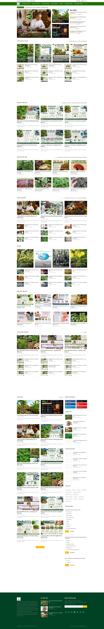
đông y (74, 489)
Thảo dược (75, 499)
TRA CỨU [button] (61, 3)
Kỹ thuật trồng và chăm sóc (71, 545)
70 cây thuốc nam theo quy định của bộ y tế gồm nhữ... (56, 238)
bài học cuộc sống (69, 499)
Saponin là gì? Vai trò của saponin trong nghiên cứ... (80, 465)
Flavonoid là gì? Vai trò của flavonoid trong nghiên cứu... (27, 145)
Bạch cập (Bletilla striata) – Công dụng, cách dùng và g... (51, 351)
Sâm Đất (67, 521)
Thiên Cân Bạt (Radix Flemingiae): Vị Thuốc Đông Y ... (79, 422)
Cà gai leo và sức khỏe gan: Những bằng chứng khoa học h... (75, 145)
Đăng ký (82, 0)
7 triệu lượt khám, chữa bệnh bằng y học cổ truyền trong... (27, 216)
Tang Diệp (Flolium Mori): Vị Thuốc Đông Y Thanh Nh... (79, 231)
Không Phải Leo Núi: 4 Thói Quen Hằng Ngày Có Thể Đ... (79, 478)
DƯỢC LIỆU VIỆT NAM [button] (45, 3)
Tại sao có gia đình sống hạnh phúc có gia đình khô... (80, 441)
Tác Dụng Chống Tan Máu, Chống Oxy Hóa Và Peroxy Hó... (24, 264)
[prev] (84, 7)
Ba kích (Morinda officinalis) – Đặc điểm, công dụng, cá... (75, 351)
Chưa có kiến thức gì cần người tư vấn (73, 549)
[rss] (83, 612)
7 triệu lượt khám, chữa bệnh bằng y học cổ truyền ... (79, 453)
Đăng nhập (78, 0)
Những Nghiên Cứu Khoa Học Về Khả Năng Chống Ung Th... (78, 264)
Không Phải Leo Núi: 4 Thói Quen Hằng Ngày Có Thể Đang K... (43, 306)
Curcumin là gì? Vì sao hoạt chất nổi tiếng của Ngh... (79, 65)
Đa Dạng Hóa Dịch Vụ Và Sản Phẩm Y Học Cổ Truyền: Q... (32, 231)
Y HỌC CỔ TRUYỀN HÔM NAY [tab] (82, 198)
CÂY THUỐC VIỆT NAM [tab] (72, 41)
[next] (86, 7)
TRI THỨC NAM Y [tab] (67, 198)
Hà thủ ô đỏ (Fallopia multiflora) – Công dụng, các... (79, 360)
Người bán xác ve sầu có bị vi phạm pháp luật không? (60, 172)
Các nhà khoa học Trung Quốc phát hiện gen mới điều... (43, 264)
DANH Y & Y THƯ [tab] (74, 198)
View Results (72, 531)
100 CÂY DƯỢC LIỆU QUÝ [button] (79, 3)
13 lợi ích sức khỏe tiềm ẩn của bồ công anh (79, 416)
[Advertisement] (52, 93)
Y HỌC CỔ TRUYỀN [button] (54, 3)
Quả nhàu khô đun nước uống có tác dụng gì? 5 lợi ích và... (43, 172)
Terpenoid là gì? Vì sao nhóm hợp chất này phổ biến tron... (51, 121)
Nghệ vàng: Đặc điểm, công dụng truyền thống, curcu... (31, 71)
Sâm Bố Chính (68, 513)
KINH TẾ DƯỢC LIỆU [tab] (74, 157)
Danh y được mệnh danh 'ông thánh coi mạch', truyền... (79, 238)
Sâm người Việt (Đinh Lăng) (71, 528)
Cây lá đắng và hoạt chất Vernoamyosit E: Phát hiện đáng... (27, 488)
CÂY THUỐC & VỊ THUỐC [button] (26, 3)
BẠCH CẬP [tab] (85, 332)
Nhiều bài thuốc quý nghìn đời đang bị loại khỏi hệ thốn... (51, 216)
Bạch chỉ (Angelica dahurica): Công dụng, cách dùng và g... (27, 351)
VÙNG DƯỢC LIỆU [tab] (60, 157)
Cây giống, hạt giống (69, 544)
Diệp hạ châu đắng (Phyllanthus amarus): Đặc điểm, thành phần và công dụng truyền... (77, 22)
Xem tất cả (61, 397)
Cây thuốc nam (75, 494)
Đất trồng (68, 542)
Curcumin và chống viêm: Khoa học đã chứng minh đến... (55, 65)
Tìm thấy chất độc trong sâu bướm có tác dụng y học (79, 277)
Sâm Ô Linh (68, 524)
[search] (86, 4)
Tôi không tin (68, 562)
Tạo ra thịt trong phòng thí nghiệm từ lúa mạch (79, 270)
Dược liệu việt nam (69, 492)
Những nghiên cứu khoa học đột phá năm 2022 (55, 270)
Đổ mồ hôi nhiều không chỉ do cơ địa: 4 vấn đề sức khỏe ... (61, 306)
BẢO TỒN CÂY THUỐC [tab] (67, 157)
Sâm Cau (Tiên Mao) (70, 517)
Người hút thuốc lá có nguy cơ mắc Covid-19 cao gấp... (32, 283)
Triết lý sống (81, 499)
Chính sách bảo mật (74, 626)
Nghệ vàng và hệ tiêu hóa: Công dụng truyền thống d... (31, 65)
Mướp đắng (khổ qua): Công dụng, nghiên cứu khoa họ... (32, 78)
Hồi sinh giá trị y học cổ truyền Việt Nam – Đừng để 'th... (76, 216)
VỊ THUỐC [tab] (78, 41)
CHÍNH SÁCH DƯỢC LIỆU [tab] (83, 157)
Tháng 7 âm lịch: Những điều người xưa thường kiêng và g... (51, 416)
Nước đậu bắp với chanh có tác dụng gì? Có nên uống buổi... (79, 324)
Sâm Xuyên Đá (68, 519)
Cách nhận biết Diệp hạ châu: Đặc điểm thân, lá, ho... (78, 71)
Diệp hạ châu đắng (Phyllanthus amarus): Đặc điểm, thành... (27, 464)
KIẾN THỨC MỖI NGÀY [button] (68, 3)
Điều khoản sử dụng (82, 626)
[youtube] (74, 612)
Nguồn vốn (68, 540)
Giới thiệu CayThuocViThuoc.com (22, 0)
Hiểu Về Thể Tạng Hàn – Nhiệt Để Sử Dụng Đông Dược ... (79, 225)
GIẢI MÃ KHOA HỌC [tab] (83, 102)
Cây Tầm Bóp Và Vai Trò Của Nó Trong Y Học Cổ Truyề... (56, 231)
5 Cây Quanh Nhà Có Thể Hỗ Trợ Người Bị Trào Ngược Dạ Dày (51, 536)
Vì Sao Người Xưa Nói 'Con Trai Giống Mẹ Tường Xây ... (79, 428)
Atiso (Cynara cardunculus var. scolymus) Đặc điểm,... (79, 366)
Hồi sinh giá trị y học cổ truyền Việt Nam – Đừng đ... (32, 225)
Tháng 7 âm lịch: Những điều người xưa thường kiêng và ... (60, 34)
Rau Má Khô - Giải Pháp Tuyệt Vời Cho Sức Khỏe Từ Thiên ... (78, 189)
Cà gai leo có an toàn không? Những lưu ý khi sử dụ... (79, 78)
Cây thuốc (75, 496)
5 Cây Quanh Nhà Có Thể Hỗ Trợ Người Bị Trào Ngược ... (80, 472)
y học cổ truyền (68, 489)
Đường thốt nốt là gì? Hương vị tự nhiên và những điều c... (78, 306)
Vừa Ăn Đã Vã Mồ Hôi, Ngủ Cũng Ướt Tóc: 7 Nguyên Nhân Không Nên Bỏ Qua (39, 7)
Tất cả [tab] (67, 41)
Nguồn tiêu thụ (69, 547)
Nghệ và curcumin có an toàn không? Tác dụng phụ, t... (77, 59)
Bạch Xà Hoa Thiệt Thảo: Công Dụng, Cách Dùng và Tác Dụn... (61, 189)
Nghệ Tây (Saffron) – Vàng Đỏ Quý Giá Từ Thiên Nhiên (24, 189)
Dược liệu (78, 489)
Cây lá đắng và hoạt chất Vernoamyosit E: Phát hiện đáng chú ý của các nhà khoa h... (78, 32)
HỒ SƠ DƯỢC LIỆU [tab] (84, 41)
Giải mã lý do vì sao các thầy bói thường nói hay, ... (79, 283)
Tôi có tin (68, 560)
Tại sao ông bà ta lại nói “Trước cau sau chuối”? (60, 20)
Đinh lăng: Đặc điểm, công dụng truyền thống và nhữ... (60, 59)
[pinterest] (80, 612)
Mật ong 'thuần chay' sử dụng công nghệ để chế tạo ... (32, 277)
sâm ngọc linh (81, 496)
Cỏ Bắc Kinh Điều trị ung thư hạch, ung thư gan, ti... (79, 435)
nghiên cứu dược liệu (77, 492)
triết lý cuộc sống (68, 494)
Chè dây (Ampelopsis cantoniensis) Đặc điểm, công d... (79, 372)
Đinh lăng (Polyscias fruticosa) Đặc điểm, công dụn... (32, 372)
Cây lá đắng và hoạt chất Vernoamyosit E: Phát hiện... (41, 59)
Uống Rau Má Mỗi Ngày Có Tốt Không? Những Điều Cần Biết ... (24, 306)
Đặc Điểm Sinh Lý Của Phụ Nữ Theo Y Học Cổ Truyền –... (56, 225)
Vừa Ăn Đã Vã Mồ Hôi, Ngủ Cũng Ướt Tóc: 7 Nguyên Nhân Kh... (25, 324)
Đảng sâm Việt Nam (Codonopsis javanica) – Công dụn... (56, 360)
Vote (67, 531)
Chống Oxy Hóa (68, 501)
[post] (34, 23)
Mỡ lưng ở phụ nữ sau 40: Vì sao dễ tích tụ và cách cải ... (43, 324)
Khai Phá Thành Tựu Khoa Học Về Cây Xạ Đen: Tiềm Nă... (31, 270)
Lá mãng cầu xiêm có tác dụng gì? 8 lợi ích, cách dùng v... (25, 172)
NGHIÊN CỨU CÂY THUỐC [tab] (67, 102)
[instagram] (71, 612)
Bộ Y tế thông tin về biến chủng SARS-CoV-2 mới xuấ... (56, 283)
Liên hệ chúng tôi (32, 0)
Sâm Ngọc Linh (69, 511)
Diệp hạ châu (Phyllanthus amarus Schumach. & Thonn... (54, 366)
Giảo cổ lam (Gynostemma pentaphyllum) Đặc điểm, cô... (56, 372)
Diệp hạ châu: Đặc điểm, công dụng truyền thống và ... (56, 78)
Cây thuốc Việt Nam (69, 496)
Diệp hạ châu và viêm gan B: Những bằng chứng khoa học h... (28, 121)
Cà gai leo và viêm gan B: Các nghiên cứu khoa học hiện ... (51, 145)
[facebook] (66, 612)
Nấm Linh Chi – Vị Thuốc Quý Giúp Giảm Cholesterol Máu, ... (78, 172)
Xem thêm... (39, 547)
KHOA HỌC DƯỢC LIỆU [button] (36, 3)
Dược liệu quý (84, 489)
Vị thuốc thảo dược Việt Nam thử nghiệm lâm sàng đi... (55, 277)
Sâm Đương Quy (69, 515)
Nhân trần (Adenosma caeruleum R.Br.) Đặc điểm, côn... (32, 366)
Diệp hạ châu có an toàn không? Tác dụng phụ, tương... (56, 71)
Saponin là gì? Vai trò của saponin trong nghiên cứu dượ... (75, 121)
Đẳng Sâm (68, 526)
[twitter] (68, 612)
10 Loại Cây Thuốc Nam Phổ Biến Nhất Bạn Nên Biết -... (32, 238)
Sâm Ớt (67, 522)
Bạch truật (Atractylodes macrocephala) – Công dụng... (32, 360)
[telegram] (77, 612)
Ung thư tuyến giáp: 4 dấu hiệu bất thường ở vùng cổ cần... (61, 324)
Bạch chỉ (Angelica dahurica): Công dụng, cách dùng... (80, 459)
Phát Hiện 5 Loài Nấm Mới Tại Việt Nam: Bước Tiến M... (60, 264)
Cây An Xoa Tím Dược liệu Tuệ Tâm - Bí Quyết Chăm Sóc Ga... (42, 189)
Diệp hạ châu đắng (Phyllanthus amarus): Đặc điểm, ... (24, 59)
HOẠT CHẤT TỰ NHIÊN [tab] (76, 102)
